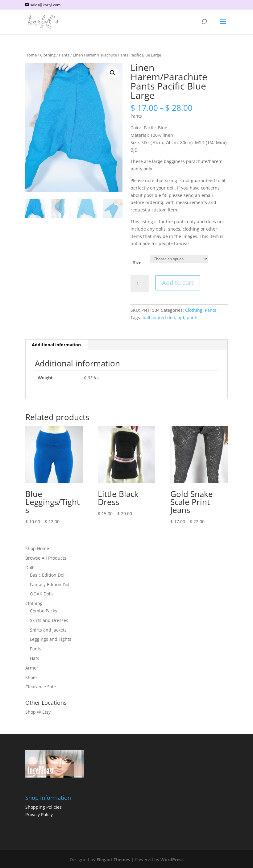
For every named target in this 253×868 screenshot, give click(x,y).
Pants (64, 55)
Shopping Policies (43, 807)
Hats (34, 658)
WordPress (172, 859)
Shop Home (37, 548)
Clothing (48, 55)
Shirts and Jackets (48, 630)
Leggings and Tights (50, 639)
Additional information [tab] (56, 345)
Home (31, 55)
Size (137, 262)
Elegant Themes (113, 859)
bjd (180, 317)
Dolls (30, 567)
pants (192, 317)
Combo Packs (43, 611)
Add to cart (177, 282)
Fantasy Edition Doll (50, 584)
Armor (31, 668)
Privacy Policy (39, 814)
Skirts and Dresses (49, 620)
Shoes (31, 677)
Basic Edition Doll (48, 575)
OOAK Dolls (42, 594)
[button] (112, 72)
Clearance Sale (40, 687)
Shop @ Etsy (38, 712)
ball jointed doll (159, 317)
